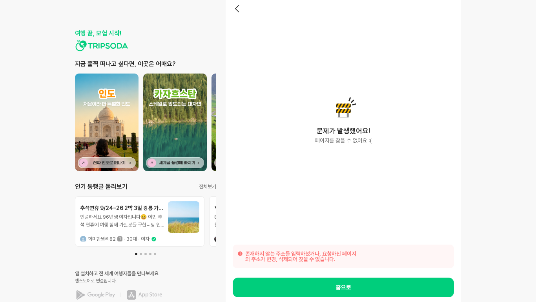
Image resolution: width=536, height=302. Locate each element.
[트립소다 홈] (101, 46)
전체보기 (207, 186)
